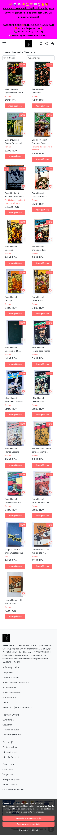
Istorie (7, 556)
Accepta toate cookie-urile (28, 818)
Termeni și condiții (10, 677)
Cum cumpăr (8, 719)
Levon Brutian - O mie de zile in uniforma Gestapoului (42, 551)
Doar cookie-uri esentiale (28, 824)
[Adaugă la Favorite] (23, 82)
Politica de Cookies (11, 692)
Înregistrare (7, 774)
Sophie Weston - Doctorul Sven (40, 141)
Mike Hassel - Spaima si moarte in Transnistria (14, 91)
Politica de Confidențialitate (15, 682)
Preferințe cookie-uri (28, 830)
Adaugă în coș (15, 106)
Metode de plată (10, 729)
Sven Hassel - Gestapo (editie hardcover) (12, 349)
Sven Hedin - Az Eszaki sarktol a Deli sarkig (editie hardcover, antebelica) (14, 195)
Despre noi (7, 672)
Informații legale (10, 752)
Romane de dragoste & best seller (42, 148)
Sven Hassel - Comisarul (39, 91)
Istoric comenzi (9, 784)
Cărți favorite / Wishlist (13, 789)
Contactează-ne (10, 747)
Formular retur (9, 687)
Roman (8, 96)
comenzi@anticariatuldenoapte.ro (30, 35)
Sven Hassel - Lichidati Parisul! (39, 195)
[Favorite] (47, 43)
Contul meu (7, 769)
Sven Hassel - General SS (39, 299)
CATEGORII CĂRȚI (12, 25)
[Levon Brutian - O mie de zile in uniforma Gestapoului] (14, 584)
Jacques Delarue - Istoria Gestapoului (14, 551)
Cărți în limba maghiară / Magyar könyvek (15, 201)
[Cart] (52, 43)
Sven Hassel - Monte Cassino (12, 450)
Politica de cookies (19, 808)
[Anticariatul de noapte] (28, 43)
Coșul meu (7, 724)
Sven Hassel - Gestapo (11, 248)
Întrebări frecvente (11, 757)
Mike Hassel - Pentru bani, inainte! (41, 349)
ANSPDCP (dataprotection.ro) (17, 707)
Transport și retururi (11, 734)
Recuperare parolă (11, 779)
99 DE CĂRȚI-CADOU (28, 28)
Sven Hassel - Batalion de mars (13, 501)
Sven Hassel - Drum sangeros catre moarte (41, 450)
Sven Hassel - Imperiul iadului (39, 248)
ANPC (5, 702)
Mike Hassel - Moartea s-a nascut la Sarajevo (14, 400)
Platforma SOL (9, 697)
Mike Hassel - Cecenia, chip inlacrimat (38, 400)
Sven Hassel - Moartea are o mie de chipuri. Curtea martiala (40, 501)
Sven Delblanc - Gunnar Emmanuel (13, 141)
